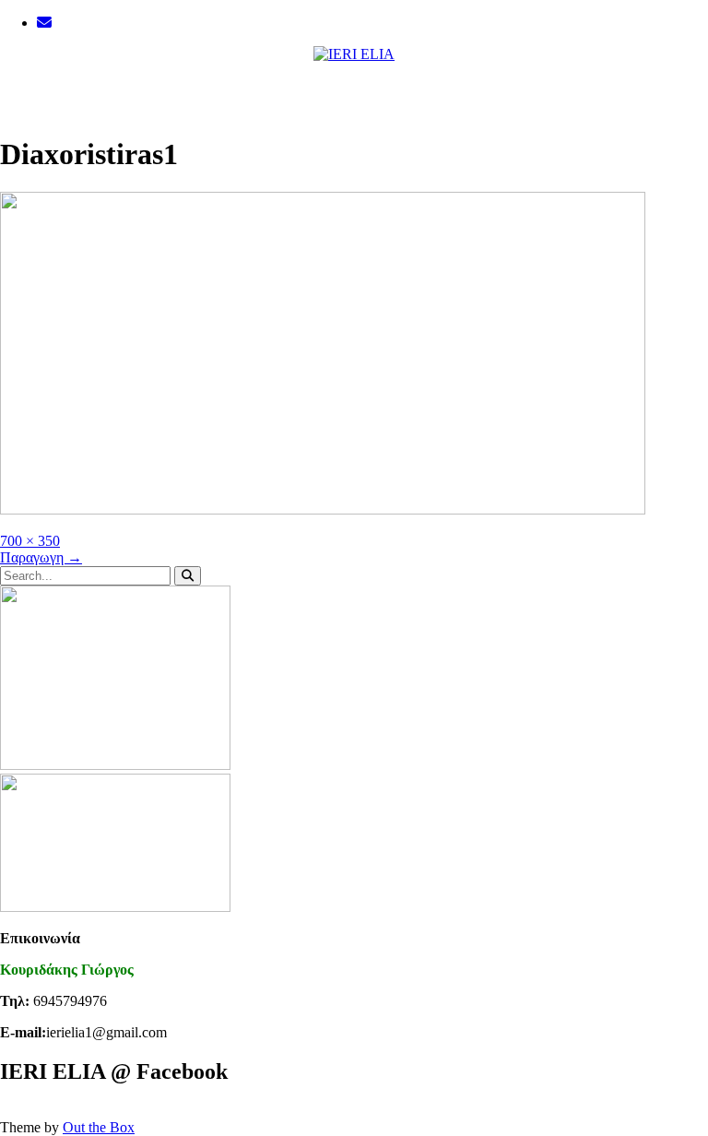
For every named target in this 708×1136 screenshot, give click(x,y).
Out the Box (99, 1127)
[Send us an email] (44, 22)
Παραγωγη (41, 557)
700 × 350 (30, 541)
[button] (354, 90)
